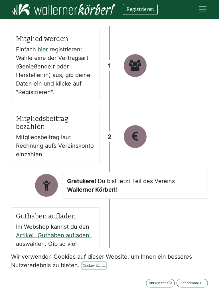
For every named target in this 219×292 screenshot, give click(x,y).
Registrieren (140, 9)
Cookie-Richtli (94, 265)
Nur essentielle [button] (160, 283)
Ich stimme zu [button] (192, 283)
